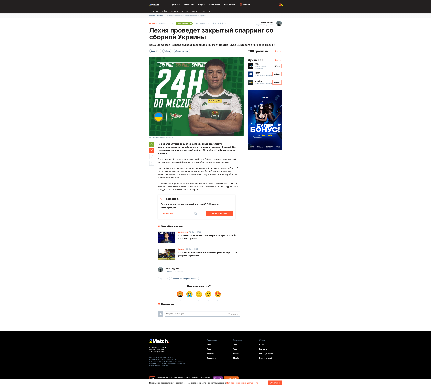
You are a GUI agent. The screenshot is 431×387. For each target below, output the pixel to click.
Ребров (167, 51)
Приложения (214, 4)
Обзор (277, 66)
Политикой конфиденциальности (242, 383)
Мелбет (210, 353)
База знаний (229, 4)
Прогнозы (175, 4)
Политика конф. (265, 358)
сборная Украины (181, 51)
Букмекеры (189, 4)
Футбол (174, 11)
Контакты (263, 349)
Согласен (275, 383)
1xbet (209, 349)
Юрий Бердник (268, 22)
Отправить (233, 314)
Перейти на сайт (219, 213)
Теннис (194, 11)
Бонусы (201, 4)
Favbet (236, 353)
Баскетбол (206, 11)
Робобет (247, 4)
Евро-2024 (155, 51)
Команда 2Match (266, 353)
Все (276, 51)
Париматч (211, 358)
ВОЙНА (164, 11)
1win (209, 345)
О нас (261, 345)
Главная (154, 11)
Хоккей (184, 11)
